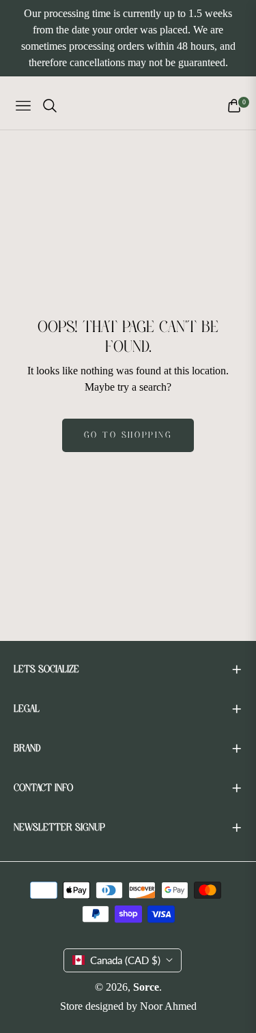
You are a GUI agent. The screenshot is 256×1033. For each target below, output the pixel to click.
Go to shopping (127, 435)
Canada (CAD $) (125, 960)
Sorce (146, 987)
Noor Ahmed (168, 1006)
